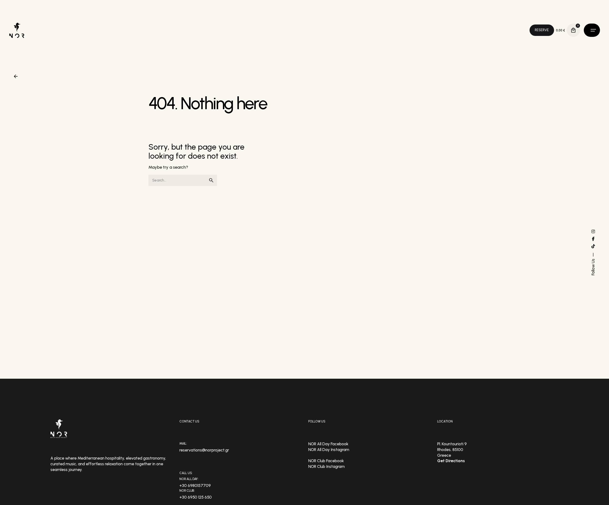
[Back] (15, 76)
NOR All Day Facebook (328, 443)
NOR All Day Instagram (328, 449)
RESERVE (542, 30)
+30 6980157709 (195, 485)
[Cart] (573, 30)
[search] (211, 180)
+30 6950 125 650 (195, 497)
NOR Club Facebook (326, 460)
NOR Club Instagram (326, 466)
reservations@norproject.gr (204, 450)
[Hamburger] (592, 30)
